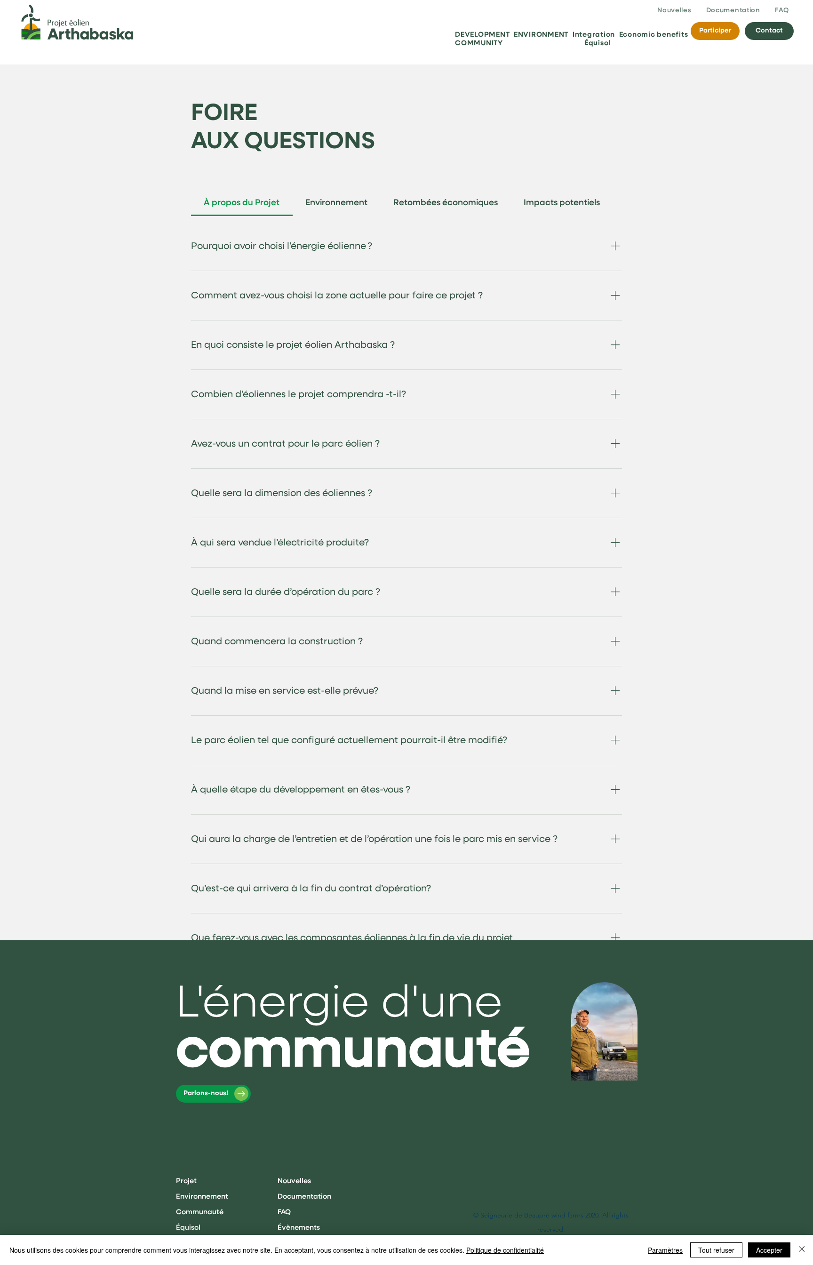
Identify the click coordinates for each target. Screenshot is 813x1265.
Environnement (202, 1196)
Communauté (199, 1212)
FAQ (284, 1212)
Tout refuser (716, 1250)
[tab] (242, 203)
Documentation (304, 1196)
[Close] (801, 1249)
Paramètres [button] (665, 1250)
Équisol (188, 1227)
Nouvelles (294, 1181)
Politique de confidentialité (505, 1250)
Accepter (769, 1250)
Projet (186, 1181)
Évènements (299, 1227)
